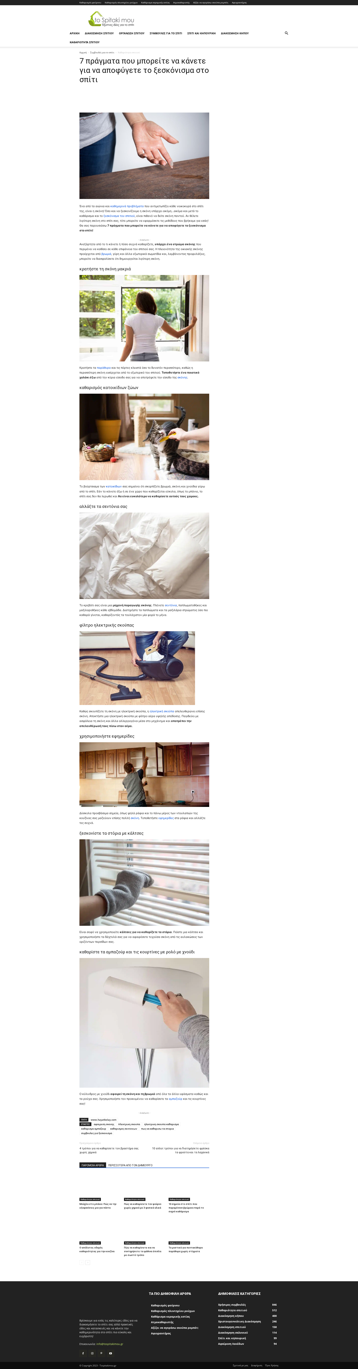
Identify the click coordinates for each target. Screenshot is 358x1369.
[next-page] (87, 1262)
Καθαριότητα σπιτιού (85, 42)
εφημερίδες (166, 818)
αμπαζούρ (176, 1099)
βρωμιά (106, 254)
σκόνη (135, 818)
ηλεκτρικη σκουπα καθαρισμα (161, 1124)
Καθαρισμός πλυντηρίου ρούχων (121, 2)
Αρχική (83, 52)
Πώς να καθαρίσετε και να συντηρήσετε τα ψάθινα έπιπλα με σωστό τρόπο (142, 1251)
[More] (213, 102)
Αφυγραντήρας (239, 2)
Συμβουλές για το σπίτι (166, 33)
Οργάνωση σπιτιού (132, 33)
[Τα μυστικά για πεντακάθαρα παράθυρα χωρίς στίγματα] (189, 1231)
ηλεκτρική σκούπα (162, 711)
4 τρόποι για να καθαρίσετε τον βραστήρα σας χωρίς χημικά (109, 1150)
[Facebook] (83, 1353)
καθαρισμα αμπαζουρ (93, 1128)
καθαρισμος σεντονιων (123, 1128)
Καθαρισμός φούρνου (90, 2)
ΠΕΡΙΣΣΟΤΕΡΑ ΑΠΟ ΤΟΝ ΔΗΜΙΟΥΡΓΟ (130, 1165)
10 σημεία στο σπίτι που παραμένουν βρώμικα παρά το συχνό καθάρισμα (186, 1208)
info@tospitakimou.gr (109, 1344)
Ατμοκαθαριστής (181, 2)
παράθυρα (104, 367)
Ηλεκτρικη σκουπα (129, 1124)
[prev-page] (81, 1262)
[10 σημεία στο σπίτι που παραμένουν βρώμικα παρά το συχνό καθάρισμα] (189, 1187)
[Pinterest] (101, 1353)
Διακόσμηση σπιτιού (99, 33)
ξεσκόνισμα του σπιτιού (119, 216)
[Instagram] (92, 1353)
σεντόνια (171, 605)
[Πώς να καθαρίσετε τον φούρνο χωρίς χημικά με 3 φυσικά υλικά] (144, 1187)
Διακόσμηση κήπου (235, 33)
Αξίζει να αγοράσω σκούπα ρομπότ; (210, 2)
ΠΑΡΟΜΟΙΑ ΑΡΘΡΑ (93, 1165)
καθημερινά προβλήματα (127, 206)
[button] (286, 33)
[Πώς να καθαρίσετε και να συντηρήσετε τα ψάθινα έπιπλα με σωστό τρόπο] (144, 1231)
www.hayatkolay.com (103, 1119)
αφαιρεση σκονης (104, 1124)
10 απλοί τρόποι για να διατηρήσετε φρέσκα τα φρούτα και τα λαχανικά (180, 1150)
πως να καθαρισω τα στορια (157, 1128)
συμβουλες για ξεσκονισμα (96, 1133)
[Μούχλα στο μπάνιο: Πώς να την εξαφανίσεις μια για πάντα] (99, 1187)
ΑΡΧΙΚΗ (75, 33)
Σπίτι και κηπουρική (201, 33)
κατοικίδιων (114, 486)
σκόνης (182, 377)
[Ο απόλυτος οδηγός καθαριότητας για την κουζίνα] (99, 1231)
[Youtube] (110, 1353)
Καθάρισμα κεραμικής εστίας (155, 2)
